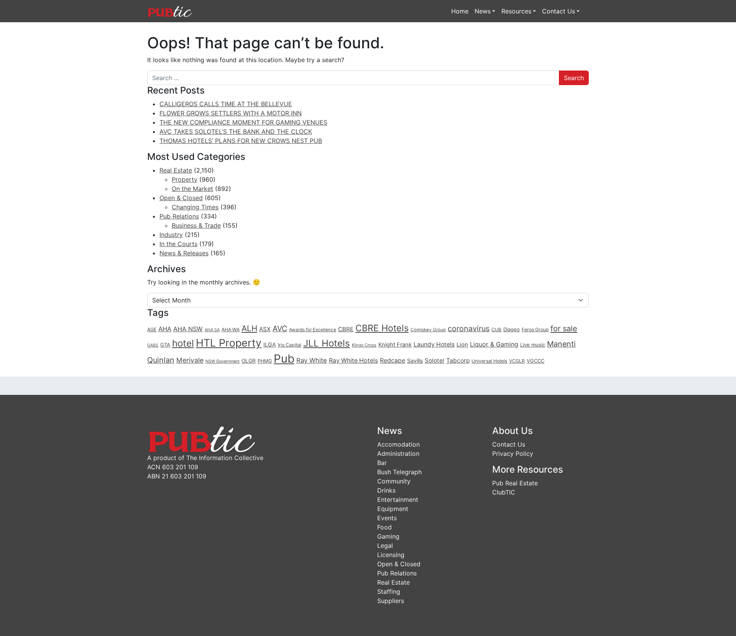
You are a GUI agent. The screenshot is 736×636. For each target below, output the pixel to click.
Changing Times (195, 207)
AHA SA (212, 329)
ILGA (269, 344)
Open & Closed (181, 198)
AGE (151, 329)
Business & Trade (196, 225)
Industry (171, 234)
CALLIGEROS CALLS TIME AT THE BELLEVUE (225, 104)
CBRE (345, 329)
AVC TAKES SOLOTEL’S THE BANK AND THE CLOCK (235, 131)
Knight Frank (395, 344)
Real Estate (175, 170)
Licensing (390, 555)
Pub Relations (179, 216)
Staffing (388, 591)
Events (387, 518)
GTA (165, 345)
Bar (382, 463)
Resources (516, 11)
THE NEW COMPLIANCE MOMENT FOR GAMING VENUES (243, 122)
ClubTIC (503, 492)
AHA (164, 329)
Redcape (392, 360)
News (483, 11)
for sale (563, 328)
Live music (532, 345)
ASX (265, 329)
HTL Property (228, 343)
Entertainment (397, 499)
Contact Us (558, 11)
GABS (152, 345)
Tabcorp (458, 360)
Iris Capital (289, 345)
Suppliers (390, 601)
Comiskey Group (428, 329)
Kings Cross (364, 345)
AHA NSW (188, 329)
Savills (415, 360)
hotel (183, 343)
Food (384, 527)
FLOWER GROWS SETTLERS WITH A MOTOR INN (230, 113)
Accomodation (398, 444)
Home (459, 11)
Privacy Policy (512, 453)
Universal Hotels (489, 361)
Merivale (190, 360)
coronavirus (469, 328)
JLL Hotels (326, 343)
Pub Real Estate (515, 483)
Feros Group (535, 329)
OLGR (249, 361)
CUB (496, 329)
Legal (385, 545)
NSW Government (222, 361)
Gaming (388, 536)
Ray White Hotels (353, 360)
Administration (398, 453)
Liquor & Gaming (494, 344)
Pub (284, 358)
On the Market (192, 188)
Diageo (511, 329)
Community (394, 481)
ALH (249, 328)
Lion (462, 344)
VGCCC (535, 361)
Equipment (392, 509)
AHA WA (231, 329)
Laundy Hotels (434, 344)
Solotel (434, 360)
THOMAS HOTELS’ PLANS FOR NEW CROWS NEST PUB (240, 141)
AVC (280, 328)
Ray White (311, 360)
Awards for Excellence (312, 329)
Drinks (386, 490)
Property (184, 179)
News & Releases (184, 253)
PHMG (265, 361)
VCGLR (517, 361)
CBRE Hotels (382, 328)
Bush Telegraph (399, 472)
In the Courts (178, 244)
